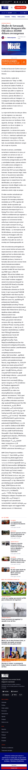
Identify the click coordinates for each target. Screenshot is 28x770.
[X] (25, 2)
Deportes (4, 638)
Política (14, 16)
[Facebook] (17, 2)
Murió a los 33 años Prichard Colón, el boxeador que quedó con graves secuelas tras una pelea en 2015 (13, 642)
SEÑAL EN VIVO (21, 7)
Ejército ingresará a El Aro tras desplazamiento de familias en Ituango (18, 534)
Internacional (5, 713)
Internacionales (6, 23)
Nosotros (4, 729)
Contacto (4, 737)
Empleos (4, 740)
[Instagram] (20, 2)
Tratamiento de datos (7, 750)
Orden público (21, 16)
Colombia (7, 16)
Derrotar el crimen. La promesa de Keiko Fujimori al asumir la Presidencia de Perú (14, 665)
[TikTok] (23, 2)
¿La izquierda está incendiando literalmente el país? (18, 523)
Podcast (4, 719)
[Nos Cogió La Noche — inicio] (5, 8)
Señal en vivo (5, 722)
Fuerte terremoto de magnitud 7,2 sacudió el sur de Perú (12, 620)
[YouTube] (15, 2)
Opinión (3, 716)
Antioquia (13, 531)
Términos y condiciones (7, 747)
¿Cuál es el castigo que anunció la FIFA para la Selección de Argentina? (14, 599)
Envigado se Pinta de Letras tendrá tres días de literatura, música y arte (18, 560)
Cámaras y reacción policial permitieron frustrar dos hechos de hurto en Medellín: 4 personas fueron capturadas (17, 547)
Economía (4, 711)
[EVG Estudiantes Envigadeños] (14, 62)
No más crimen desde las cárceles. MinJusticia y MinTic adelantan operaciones (18, 572)
